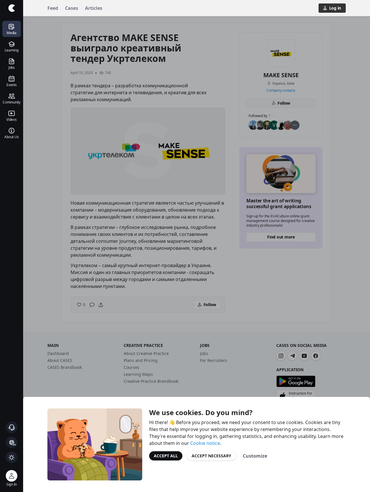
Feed (52, 8)
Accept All (166, 455)
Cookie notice (205, 443)
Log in (335, 8)
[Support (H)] (11, 427)
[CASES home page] (11, 8)
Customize (255, 456)
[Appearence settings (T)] (11, 457)
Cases (71, 8)
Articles (93, 8)
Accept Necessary (211, 455)
